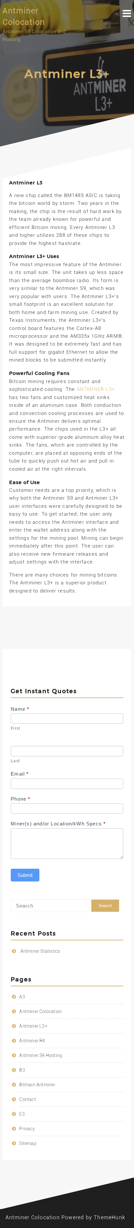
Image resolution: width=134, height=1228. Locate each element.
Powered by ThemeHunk (93, 1217)
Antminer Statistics (40, 951)
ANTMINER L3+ (96, 389)
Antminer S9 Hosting (40, 1055)
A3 (22, 996)
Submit (25, 875)
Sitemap (27, 1143)
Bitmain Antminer (37, 1084)
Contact (27, 1099)
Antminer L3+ (33, 1026)
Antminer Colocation (40, 1011)
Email (20, 774)
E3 (21, 1114)
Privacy (26, 1128)
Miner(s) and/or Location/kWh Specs (58, 823)
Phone (20, 799)
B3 (22, 1070)
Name (20, 709)
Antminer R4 (32, 1040)
